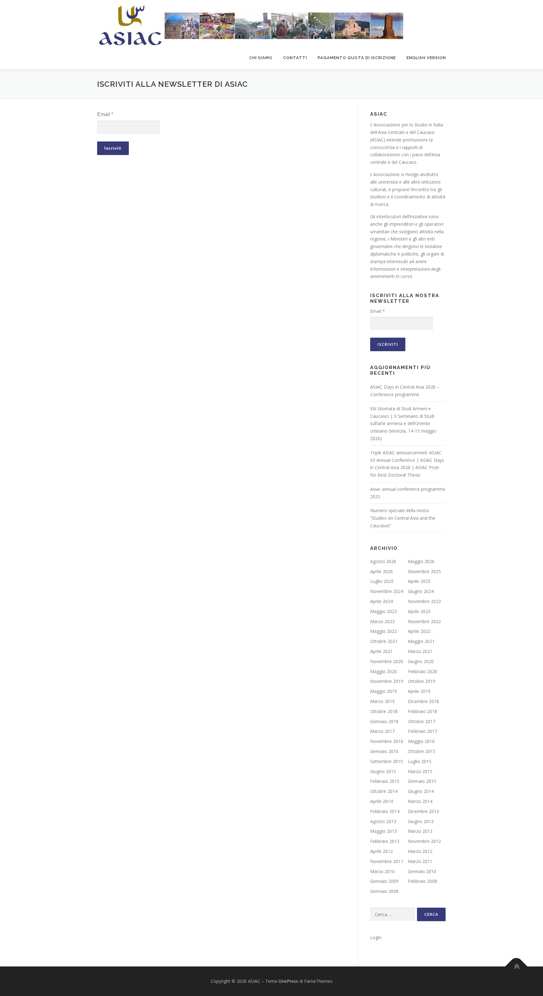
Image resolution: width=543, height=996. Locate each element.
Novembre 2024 (386, 591)
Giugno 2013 (421, 821)
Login (375, 937)
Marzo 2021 (420, 651)
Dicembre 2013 (423, 811)
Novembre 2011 (386, 861)
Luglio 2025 (382, 581)
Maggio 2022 (383, 631)
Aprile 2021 (381, 651)
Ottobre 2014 (384, 791)
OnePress (288, 981)
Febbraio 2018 (422, 711)
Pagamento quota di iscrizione (357, 57)
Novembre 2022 (424, 621)
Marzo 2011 (420, 861)
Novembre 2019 (386, 681)
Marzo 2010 (382, 871)
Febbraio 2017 (422, 731)
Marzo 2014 (420, 801)
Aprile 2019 (419, 691)
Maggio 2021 (421, 641)
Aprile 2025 (419, 581)
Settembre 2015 (386, 761)
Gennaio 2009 (384, 881)
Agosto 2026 (383, 561)
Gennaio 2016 (384, 751)
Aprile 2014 (381, 801)
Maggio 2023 (383, 611)
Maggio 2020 (383, 671)
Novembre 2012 (424, 841)
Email (105, 114)
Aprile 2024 (381, 601)
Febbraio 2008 (422, 881)
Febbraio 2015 (384, 781)
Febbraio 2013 (384, 841)
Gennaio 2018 (384, 721)
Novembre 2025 (424, 571)
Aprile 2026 (381, 571)
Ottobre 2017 (421, 721)
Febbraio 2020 (422, 671)
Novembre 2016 (386, 741)
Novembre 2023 (424, 601)
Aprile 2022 (419, 631)
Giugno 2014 (421, 791)
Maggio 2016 (421, 741)
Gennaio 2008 (384, 891)
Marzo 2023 (382, 621)
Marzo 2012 (420, 851)
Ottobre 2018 (384, 711)
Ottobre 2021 (384, 641)
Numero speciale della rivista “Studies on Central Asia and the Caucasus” (402, 517)
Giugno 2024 (421, 591)
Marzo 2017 (382, 731)
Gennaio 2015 (422, 781)
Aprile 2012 (381, 851)
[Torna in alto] (516, 966)
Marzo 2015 (420, 771)
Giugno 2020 (421, 661)
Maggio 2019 (383, 691)
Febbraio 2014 (384, 811)
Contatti (295, 57)
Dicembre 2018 (423, 701)
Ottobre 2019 (421, 681)
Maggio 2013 (383, 831)
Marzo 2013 (420, 831)
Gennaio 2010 (422, 871)
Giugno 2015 (383, 771)
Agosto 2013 (383, 821)
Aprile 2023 (419, 611)
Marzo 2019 (382, 701)
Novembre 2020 (386, 661)
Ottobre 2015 (421, 751)
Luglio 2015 (419, 761)
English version (426, 57)
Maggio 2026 (421, 561)
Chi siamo (260, 57)
